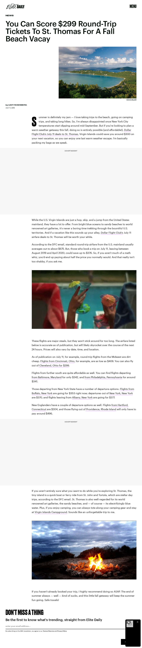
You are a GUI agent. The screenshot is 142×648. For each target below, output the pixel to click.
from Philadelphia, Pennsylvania (103, 377)
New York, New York (121, 393)
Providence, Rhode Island (101, 409)
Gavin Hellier (131, 99)
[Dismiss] (137, 622)
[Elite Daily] (15, 6)
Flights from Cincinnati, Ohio (57, 361)
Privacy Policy (62, 631)
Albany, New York (82, 397)
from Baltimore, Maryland (47, 377)
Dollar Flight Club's (112, 232)
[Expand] (128, 622)
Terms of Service (48, 631)
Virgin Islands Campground (51, 512)
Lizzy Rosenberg (17, 105)
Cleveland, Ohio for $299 (54, 365)
